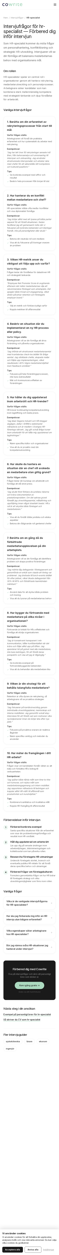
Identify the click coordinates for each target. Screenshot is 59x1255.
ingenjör (10, 1048)
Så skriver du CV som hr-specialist (21, 1019)
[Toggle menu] (55, 4)
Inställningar (48, 1249)
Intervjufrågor (17, 17)
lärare (29, 1041)
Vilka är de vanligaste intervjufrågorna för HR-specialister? (29, 903)
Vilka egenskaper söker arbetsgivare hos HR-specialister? (29, 932)
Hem (5, 17)
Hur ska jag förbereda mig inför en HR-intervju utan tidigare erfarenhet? (29, 918)
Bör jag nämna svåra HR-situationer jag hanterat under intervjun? (29, 947)
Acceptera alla (12, 1249)
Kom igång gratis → (29, 985)
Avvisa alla (33, 1249)
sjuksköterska (13, 1041)
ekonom (43, 1041)
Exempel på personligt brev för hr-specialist (27, 1014)
